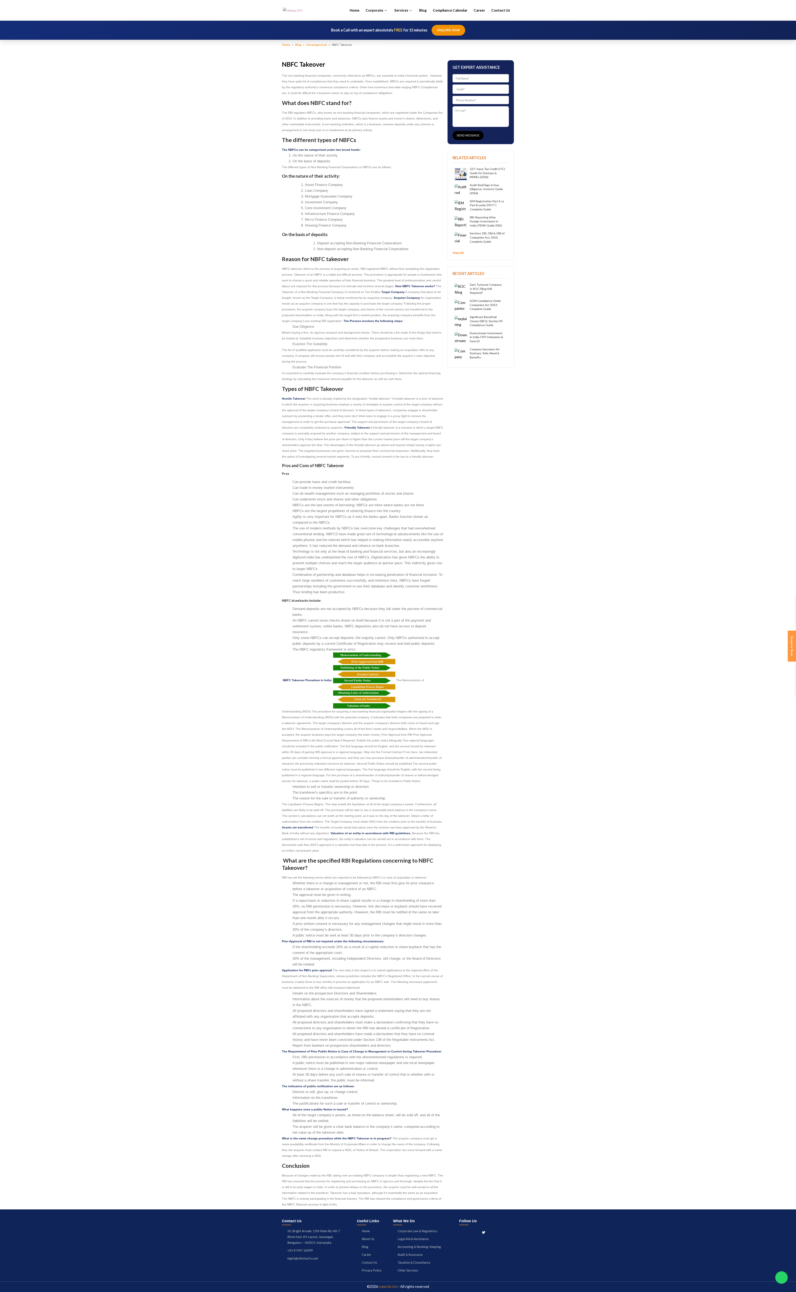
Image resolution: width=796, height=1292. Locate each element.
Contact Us (500, 10)
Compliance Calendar (450, 10)
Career (479, 10)
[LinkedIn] (476, 1232)
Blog (423, 10)
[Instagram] (468, 1232)
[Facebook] (461, 1232)
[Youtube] (491, 1232)
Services (401, 10)
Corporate (374, 10)
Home (354, 10)
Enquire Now (448, 30)
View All (458, 252)
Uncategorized (316, 44)
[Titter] (483, 1232)
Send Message (468, 135)
